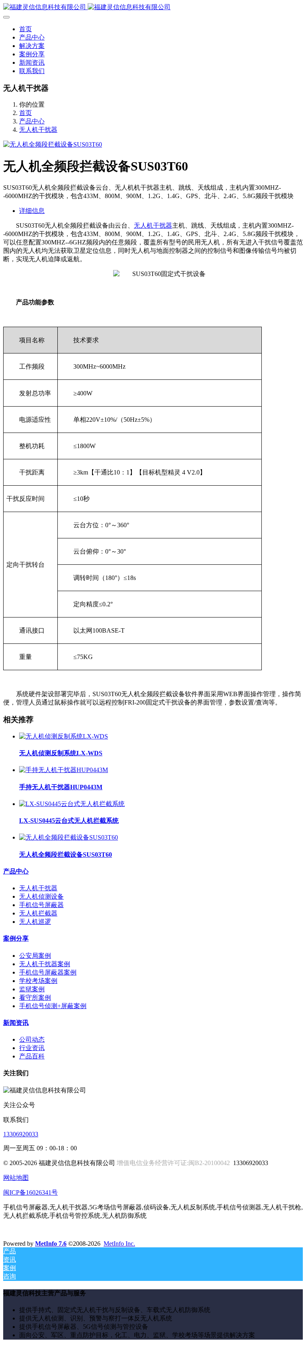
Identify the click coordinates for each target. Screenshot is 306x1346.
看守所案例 (35, 997)
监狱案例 (32, 989)
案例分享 (16, 938)
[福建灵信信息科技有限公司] (153, 7)
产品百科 (32, 1056)
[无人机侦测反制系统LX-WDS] (63, 736)
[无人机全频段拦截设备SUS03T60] (68, 837)
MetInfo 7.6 (51, 1243)
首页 (25, 29)
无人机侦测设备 (41, 896)
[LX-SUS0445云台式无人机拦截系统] (72, 803)
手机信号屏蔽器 (41, 904)
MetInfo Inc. (119, 1243)
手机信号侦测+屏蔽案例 (52, 1006)
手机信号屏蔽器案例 (47, 972)
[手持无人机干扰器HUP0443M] (63, 769)
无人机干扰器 (38, 129)
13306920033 (20, 1134)
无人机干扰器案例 (44, 964)
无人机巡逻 (35, 921)
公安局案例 (35, 955)
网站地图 (16, 1177)
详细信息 (32, 210)
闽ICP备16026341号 (30, 1192)
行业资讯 (32, 1047)
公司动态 (32, 1039)
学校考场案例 (38, 980)
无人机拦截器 (38, 913)
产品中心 (32, 121)
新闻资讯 (16, 1022)
